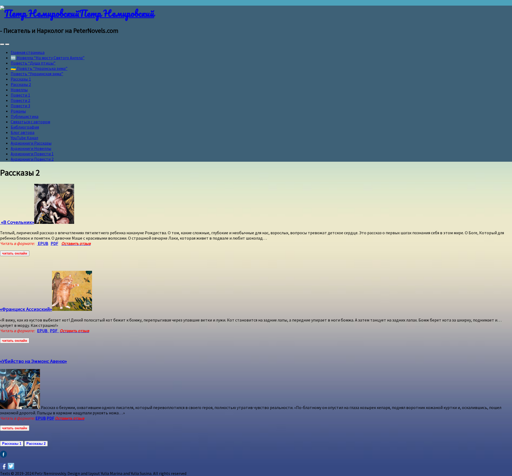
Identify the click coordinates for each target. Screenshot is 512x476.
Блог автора (22, 132)
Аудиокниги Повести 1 (32, 153)
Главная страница (28, 52)
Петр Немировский (116, 13)
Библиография (25, 127)
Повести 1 (20, 95)
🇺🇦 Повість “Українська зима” (39, 68)
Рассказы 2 (21, 84)
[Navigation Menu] (7, 44)
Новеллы (19, 89)
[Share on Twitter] (11, 466)
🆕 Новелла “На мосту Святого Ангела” (48, 57)
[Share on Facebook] (3, 466)
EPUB (43, 330)
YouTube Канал (24, 137)
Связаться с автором (30, 121)
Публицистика (24, 116)
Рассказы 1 (21, 79)
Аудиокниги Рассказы (31, 143)
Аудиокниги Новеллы (31, 148)
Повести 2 (20, 100)
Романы (18, 111)
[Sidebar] (2, 44)
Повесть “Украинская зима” (37, 73)
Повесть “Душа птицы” (33, 63)
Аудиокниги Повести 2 (32, 159)
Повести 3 (20, 105)
